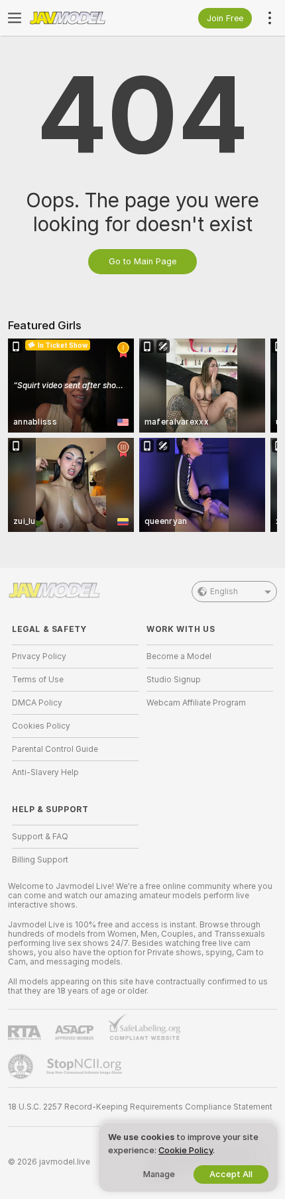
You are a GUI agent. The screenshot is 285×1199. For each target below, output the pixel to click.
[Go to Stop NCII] (85, 1066)
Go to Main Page (142, 261)
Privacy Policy (39, 656)
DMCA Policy (37, 702)
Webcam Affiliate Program (196, 702)
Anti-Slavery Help (45, 772)
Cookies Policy (41, 726)
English (224, 591)
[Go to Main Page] (85, 18)
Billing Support (40, 859)
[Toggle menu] (14, 18)
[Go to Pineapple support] (22, 1066)
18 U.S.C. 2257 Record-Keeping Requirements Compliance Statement (140, 1107)
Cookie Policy (185, 1150)
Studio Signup (173, 679)
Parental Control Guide (55, 749)
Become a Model (178, 656)
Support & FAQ (40, 836)
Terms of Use (38, 679)
